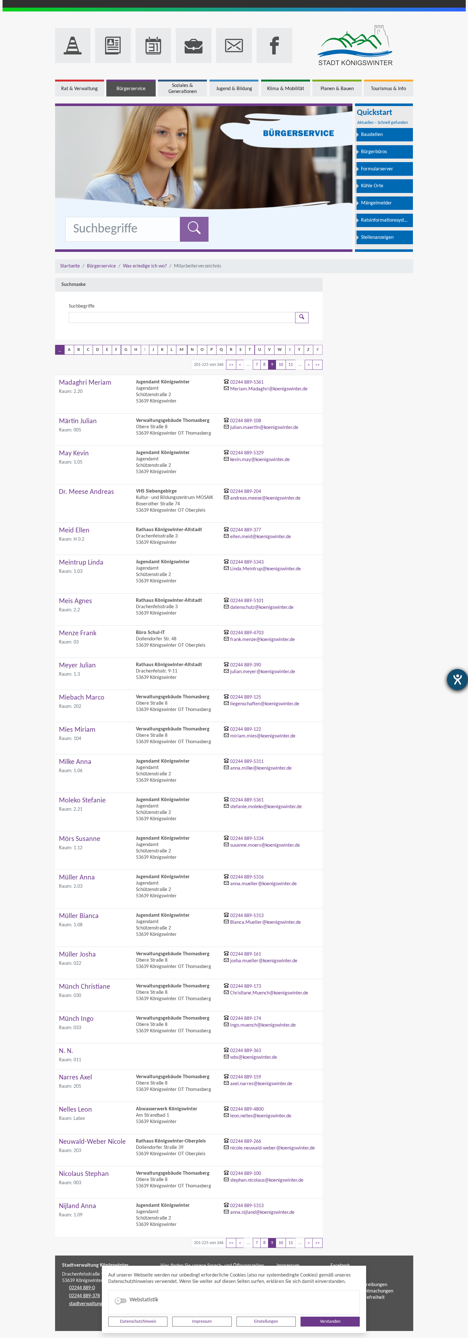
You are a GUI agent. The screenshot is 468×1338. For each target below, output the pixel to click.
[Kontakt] (234, 45)
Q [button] (221, 349)
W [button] (280, 349)
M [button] (181, 349)
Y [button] (299, 349)
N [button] (192, 349)
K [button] (162, 349)
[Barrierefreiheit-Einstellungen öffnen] (457, 679)
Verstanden (330, 1321)
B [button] (78, 349)
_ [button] (60, 349)
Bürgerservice (101, 266)
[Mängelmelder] (73, 45)
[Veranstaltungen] (153, 45)
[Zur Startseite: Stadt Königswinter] (355, 45)
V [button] (269, 349)
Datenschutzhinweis (138, 1321)
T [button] (250, 349)
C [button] (88, 349)
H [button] (135, 349)
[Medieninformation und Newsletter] (113, 45)
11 (290, 364)
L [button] (172, 349)
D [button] (97, 349)
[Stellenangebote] (193, 45)
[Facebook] (274, 45)
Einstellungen (266, 1321)
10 (281, 364)
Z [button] (308, 349)
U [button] (259, 349)
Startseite (70, 266)
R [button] (231, 349)
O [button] (202, 349)
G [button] (125, 349)
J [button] (153, 349)
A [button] (69, 349)
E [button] (107, 349)
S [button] (240, 349)
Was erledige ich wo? (145, 266)
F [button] (116, 349)
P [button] (211, 349)
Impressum (202, 1321)
